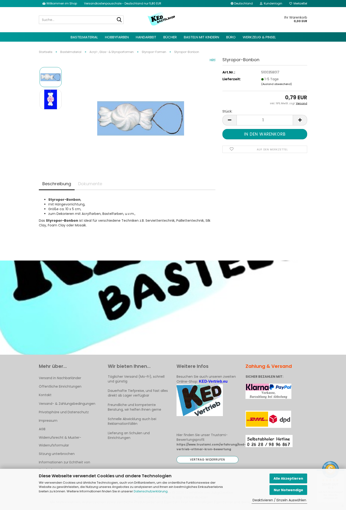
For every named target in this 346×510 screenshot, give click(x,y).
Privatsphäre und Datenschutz (64, 412)
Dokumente (90, 184)
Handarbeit (146, 37)
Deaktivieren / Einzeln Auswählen (279, 500)
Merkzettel (299, 3)
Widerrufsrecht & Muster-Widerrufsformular (60, 441)
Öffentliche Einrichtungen (60, 386)
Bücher (170, 37)
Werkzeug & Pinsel (259, 37)
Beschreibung (56, 184)
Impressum (48, 420)
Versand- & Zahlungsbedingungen (67, 403)
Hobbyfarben (117, 37)
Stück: (227, 111)
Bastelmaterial (84, 37)
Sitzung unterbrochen (57, 453)
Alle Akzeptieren (288, 478)
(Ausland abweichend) (276, 84)
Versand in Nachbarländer (60, 378)
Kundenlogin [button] (272, 3)
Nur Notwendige (288, 490)
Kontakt (45, 395)
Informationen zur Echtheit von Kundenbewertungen (64, 466)
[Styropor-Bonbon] (140, 110)
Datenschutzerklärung (151, 491)
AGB (42, 429)
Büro (231, 37)
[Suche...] (119, 20)
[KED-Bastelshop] (162, 19)
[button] (241, 3)
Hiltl (212, 60)
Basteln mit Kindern (201, 37)
